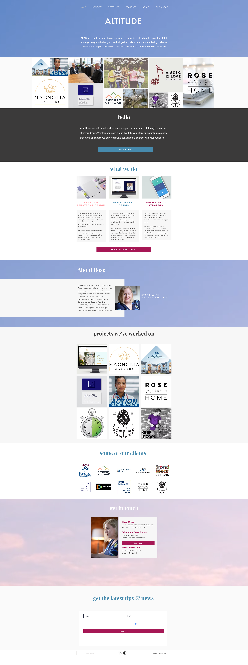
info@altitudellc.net (134, 550)
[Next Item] (211, 83)
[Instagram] (125, 653)
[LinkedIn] (120, 653)
